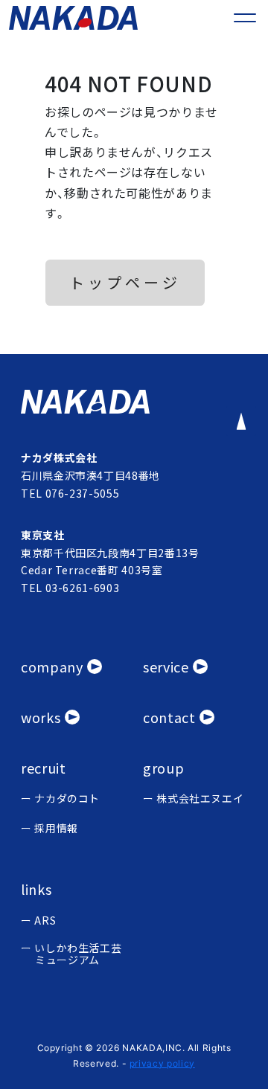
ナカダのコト (67, 798)
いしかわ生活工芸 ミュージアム (77, 954)
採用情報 (56, 828)
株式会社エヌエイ (199, 798)
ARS (45, 920)
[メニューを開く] (245, 18)
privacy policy (162, 1063)
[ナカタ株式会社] (134, 402)
